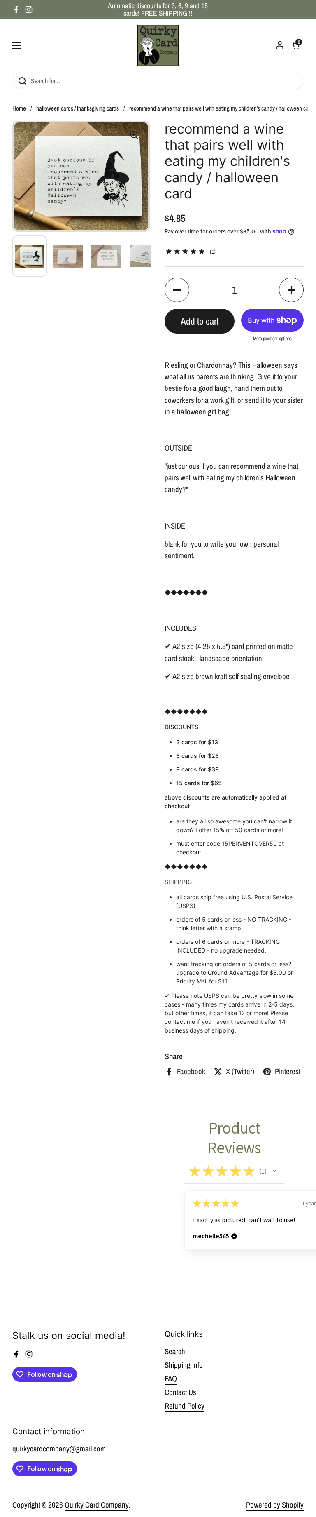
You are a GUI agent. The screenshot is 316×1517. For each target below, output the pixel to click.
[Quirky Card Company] (158, 45)
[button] (177, 290)
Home (19, 108)
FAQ (171, 1379)
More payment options (272, 338)
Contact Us (180, 1392)
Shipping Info (184, 1365)
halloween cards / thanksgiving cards (77, 108)
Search (175, 1351)
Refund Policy (184, 1406)
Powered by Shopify (275, 1505)
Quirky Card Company (96, 1505)
